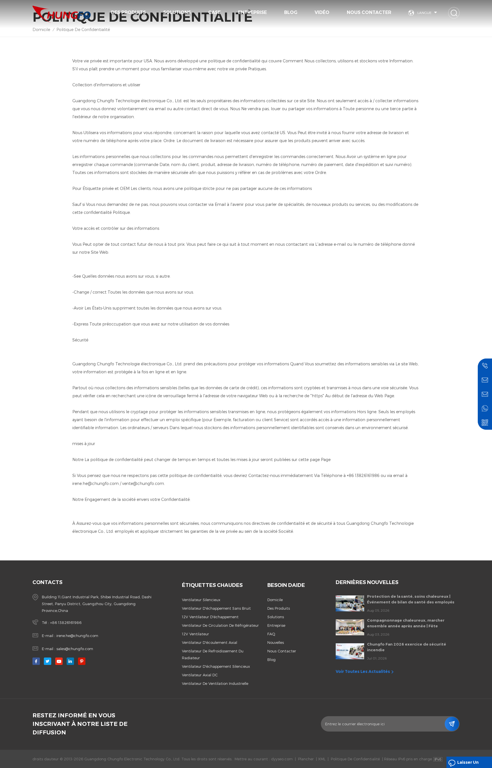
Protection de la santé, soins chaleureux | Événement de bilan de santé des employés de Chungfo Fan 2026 (410, 599)
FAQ (271, 634)
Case (214, 12)
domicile (275, 599)
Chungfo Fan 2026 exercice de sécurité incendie (406, 647)
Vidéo (322, 12)
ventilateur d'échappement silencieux (216, 666)
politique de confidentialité (83, 29)
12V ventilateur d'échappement (210, 617)
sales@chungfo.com (74, 648)
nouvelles (275, 642)
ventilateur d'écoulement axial (209, 642)
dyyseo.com (282, 759)
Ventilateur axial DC (200, 675)
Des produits (128, 12)
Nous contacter (369, 12)
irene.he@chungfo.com (77, 635)
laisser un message (468, 764)
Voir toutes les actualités (363, 671)
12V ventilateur (195, 634)
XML (321, 759)
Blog (290, 12)
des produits (278, 608)
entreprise (276, 625)
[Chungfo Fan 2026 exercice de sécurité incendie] (350, 651)
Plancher (306, 759)
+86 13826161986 (65, 622)
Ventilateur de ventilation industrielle (215, 683)
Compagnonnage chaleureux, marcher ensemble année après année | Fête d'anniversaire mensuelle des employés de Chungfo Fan (409, 623)
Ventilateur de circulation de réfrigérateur (220, 625)
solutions (177, 12)
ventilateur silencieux (201, 599)
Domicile (41, 29)
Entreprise (252, 12)
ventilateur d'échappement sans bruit (216, 608)
